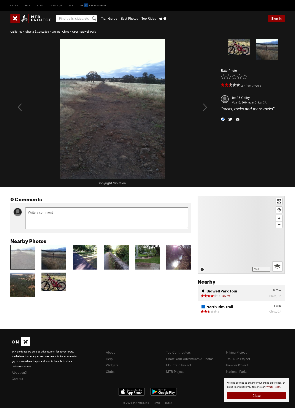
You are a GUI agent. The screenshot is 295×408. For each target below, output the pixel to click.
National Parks (236, 371)
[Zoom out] (279, 224)
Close (256, 395)
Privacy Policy (272, 387)
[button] (223, 118)
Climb (14, 5)
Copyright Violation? (112, 183)
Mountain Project (178, 365)
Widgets (112, 365)
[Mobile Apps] (162, 18)
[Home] (32, 18)
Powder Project (237, 365)
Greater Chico (60, 31)
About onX (19, 372)
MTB (27, 5)
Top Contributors (178, 352)
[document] (256, 390)
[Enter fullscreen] (279, 201)
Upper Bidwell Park (84, 31)
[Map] (241, 234)
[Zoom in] (279, 218)
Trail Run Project (238, 359)
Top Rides (148, 18)
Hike (40, 5)
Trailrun (55, 5)
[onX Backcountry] (92, 5)
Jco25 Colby (241, 98)
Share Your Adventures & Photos (189, 359)
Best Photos (129, 18)
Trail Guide (109, 18)
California (16, 31)
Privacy (168, 402)
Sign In (276, 18)
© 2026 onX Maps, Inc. (136, 402)
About (110, 352)
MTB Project (175, 371)
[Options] (277, 266)
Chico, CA (261, 102)
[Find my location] (279, 210)
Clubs (110, 371)
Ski (71, 5)
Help (109, 359)
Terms (156, 402)
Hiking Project (236, 352)
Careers (17, 379)
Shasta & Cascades (37, 31)
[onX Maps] (21, 345)
